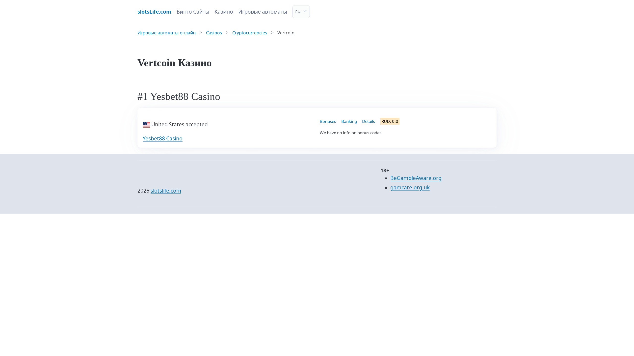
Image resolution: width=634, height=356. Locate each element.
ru (298, 11)
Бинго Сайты (193, 11)
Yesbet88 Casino (163, 138)
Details (368, 121)
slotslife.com (166, 190)
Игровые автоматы (262, 11)
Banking (349, 121)
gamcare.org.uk (410, 187)
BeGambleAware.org (416, 178)
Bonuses (328, 121)
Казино (223, 11)
